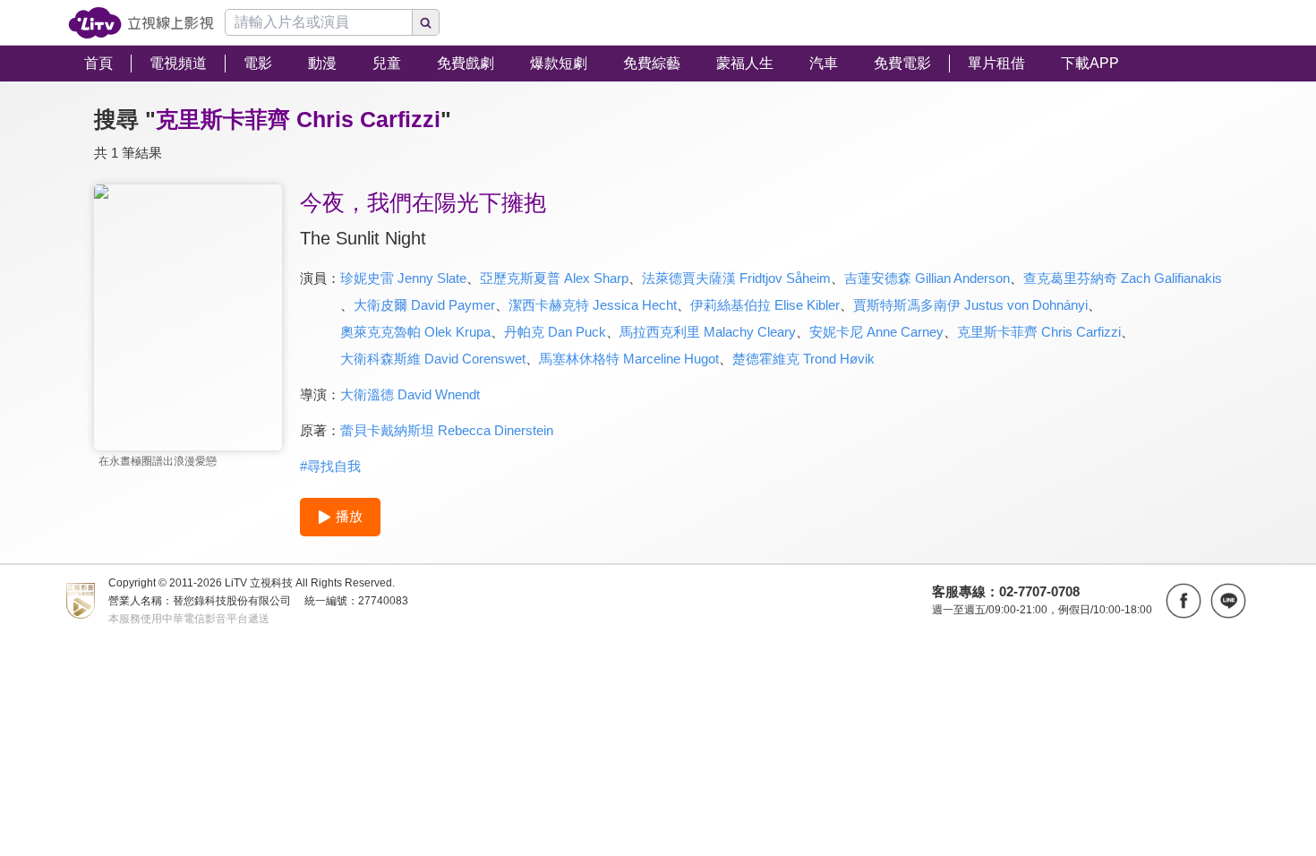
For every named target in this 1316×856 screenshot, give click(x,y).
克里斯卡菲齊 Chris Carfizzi (1039, 331)
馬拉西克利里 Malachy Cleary (708, 331)
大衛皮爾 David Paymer (424, 304)
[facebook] (1183, 601)
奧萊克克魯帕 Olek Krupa (415, 331)
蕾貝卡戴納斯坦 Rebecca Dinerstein (446, 430)
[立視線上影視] (141, 23)
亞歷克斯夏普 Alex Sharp (554, 278)
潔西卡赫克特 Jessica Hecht (592, 304)
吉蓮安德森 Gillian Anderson (927, 278)
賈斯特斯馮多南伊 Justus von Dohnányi (970, 304)
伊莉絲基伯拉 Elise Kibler (765, 304)
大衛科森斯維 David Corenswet (433, 358)
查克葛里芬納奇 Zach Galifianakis (1122, 278)
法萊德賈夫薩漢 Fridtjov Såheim (736, 278)
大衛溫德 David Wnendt (410, 394)
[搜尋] (426, 22)
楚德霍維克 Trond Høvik (803, 358)
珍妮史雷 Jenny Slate (403, 278)
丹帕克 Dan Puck (555, 331)
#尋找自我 (330, 466)
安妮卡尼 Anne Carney (876, 331)
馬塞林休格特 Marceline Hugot (629, 358)
